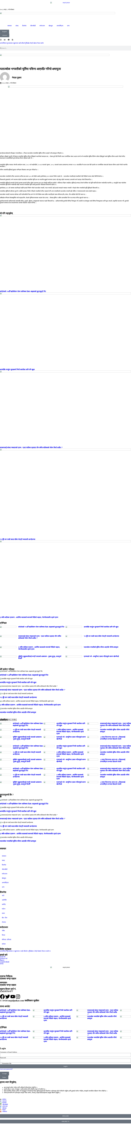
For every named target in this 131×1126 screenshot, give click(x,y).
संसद (17, 26)
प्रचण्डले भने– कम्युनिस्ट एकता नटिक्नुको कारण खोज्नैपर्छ (101, 656)
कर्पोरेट (4, 904)
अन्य (68, 26)
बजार (3, 913)
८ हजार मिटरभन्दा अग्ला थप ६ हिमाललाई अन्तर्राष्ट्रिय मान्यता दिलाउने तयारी (112, 738)
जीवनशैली (33, 26)
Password (3, 1058)
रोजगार (4, 922)
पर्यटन (3, 909)
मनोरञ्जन (42, 26)
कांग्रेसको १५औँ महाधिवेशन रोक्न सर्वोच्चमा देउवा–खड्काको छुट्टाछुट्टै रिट (23, 291)
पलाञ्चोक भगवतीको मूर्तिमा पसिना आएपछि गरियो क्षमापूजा (101, 647)
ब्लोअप (4, 944)
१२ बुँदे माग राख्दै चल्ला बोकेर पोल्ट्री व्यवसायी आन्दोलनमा (17, 539)
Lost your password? (6, 1069)
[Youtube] (12, 996)
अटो (3, 895)
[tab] (2, 720)
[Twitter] (7, 996)
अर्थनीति (4, 900)
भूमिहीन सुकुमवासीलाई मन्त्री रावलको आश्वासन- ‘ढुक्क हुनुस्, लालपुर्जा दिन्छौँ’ (27, 738)
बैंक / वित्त (4, 918)
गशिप (3, 930)
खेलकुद (51, 26)
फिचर (3, 935)
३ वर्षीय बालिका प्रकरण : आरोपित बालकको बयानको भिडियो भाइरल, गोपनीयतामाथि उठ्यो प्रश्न (29, 617)
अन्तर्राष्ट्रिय (60, 26)
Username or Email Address (8, 1052)
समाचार (9, 26)
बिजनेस (24, 26)
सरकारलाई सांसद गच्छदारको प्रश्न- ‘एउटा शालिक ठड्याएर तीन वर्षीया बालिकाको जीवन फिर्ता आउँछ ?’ (31, 447)
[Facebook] (2, 996)
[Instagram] (18, 996)
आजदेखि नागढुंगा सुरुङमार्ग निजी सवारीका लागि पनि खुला (17, 369)
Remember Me (6, 1063)
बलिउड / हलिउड (6, 939)
